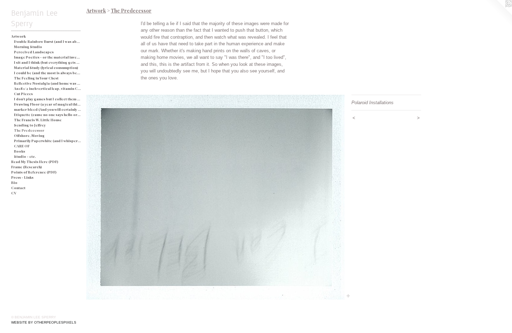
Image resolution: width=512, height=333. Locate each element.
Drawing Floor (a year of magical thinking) (47, 104)
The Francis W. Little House (38, 119)
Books (19, 151)
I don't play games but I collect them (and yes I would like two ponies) (47, 98)
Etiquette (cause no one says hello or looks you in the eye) (47, 114)
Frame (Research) (26, 166)
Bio (14, 182)
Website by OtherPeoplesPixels (43, 322)
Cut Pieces (23, 93)
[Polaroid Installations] (215, 197)
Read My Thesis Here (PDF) (34, 161)
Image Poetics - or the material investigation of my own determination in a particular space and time (47, 57)
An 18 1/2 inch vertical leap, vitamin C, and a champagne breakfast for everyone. (47, 88)
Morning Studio (28, 46)
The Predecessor (29, 130)
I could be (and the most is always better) (47, 72)
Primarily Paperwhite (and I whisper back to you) (47, 140)
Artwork (18, 36)
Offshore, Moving (29, 135)
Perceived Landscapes (34, 51)
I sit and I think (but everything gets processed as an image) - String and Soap (47, 62)
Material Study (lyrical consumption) (46, 67)
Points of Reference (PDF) (33, 172)
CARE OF (22, 146)
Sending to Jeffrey (30, 125)
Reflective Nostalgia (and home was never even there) (47, 83)
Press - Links (22, 177)
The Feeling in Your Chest (36, 78)
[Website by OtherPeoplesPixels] (498, 14)
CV (13, 193)
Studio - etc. (25, 156)
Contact (18, 187)
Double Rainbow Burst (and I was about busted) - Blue (47, 41)
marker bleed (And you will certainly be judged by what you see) (47, 109)
